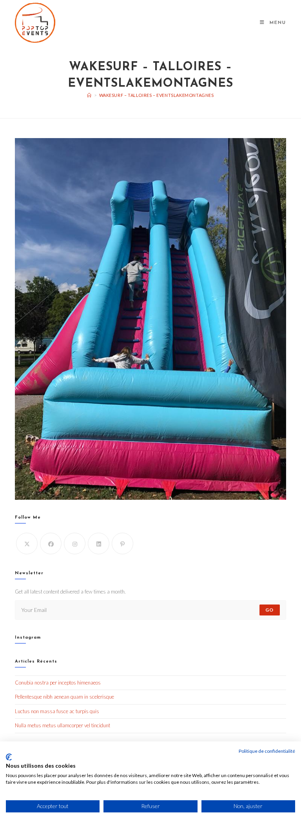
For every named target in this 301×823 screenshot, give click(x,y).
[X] (27, 543)
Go (269, 610)
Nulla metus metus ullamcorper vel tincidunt (62, 725)
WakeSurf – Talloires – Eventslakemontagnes (156, 95)
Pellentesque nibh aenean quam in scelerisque (64, 697)
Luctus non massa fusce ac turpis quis (57, 711)
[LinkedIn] (98, 543)
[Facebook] (51, 543)
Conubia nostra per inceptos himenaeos (58, 682)
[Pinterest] (122, 543)
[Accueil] (89, 95)
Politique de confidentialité (267, 751)
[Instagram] (74, 543)
